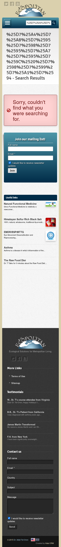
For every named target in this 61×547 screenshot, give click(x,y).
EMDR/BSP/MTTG (14, 232)
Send (12, 526)
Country (11, 477)
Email (11, 153)
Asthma (8, 247)
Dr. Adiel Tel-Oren (21, 539)
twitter (6, 4)
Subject (11, 487)
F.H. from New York (17, 436)
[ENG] (33, 539)
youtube (18, 4)
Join (12, 170)
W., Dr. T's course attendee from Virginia (28, 399)
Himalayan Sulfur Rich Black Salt (23, 219)
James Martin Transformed (21, 424)
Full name (13, 144)
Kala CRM (49, 543)
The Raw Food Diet (15, 260)
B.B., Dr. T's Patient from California (25, 412)
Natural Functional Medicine (20, 203)
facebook (12, 4)
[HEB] (37, 539)
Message (11, 497)
